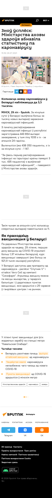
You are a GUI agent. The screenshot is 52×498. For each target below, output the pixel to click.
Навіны (5, 422)
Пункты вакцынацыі (18, 374)
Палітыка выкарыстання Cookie (16, 458)
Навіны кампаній (9, 454)
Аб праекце (6, 446)
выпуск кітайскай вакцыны (26, 355)
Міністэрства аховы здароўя (14, 384)
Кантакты (17, 446)
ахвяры (45, 384)
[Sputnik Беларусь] (8, 21)
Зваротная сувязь (9, 462)
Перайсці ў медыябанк (34, 86)
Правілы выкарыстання (12, 450)
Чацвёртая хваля (16, 362)
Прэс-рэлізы (30, 450)
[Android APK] (10, 470)
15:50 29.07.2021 (9, 53)
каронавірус (33, 384)
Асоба (29, 422)
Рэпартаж (17, 422)
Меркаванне (41, 422)
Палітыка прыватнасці (28, 454)
